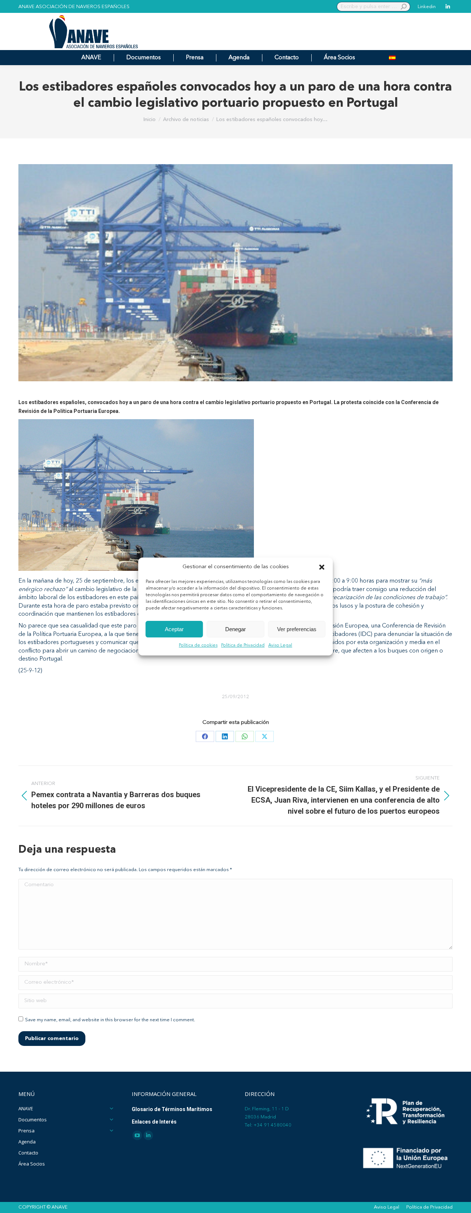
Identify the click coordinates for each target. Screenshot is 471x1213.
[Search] (404, 6)
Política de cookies (198, 646)
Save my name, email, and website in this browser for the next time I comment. (110, 1020)
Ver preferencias (296, 629)
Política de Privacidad (243, 646)
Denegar (235, 629)
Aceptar (174, 629)
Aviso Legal (280, 646)
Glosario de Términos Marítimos (172, 1109)
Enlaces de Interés (154, 1122)
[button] (322, 567)
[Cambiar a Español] (392, 57)
